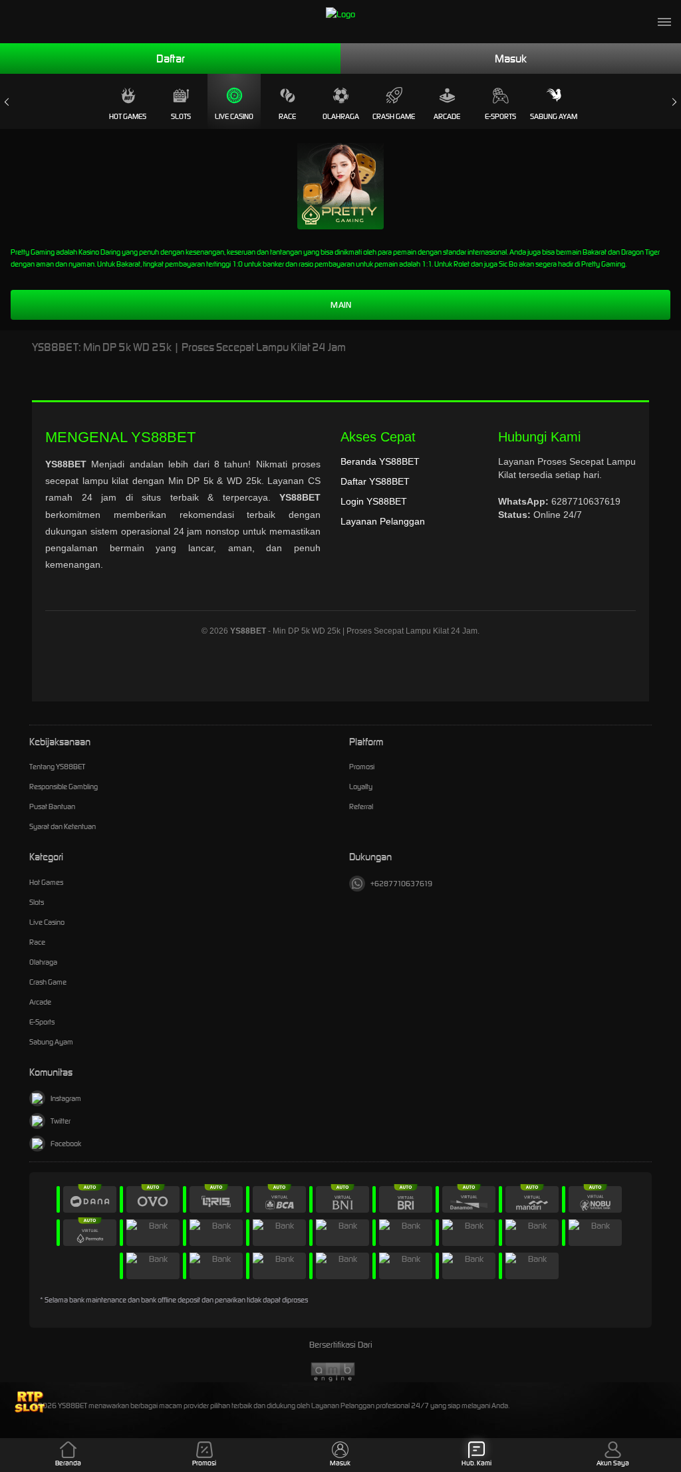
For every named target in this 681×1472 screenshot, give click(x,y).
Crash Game (393, 116)
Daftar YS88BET (375, 481)
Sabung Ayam (553, 116)
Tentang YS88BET (57, 766)
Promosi (361, 766)
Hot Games (127, 116)
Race (287, 116)
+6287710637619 (401, 883)
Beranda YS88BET (380, 461)
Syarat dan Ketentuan (62, 826)
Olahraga (341, 116)
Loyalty (360, 786)
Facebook (66, 1143)
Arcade (447, 116)
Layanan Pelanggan (382, 521)
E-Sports (500, 116)
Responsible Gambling (63, 786)
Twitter (60, 1121)
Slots (181, 116)
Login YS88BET (373, 501)
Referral (361, 806)
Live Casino (234, 116)
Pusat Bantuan (52, 806)
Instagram (66, 1098)
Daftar (170, 58)
